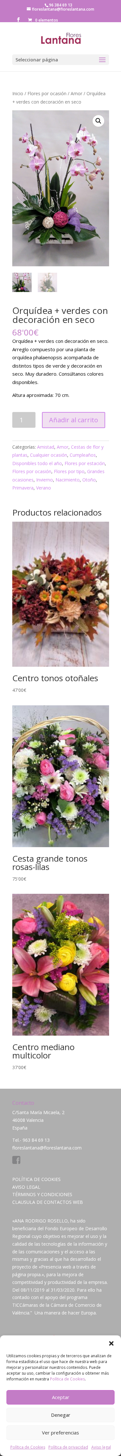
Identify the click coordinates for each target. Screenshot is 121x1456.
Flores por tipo (69, 471)
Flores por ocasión (46, 93)
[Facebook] (16, 1162)
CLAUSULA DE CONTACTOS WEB (47, 1202)
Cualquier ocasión (48, 455)
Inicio (17, 93)
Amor (76, 93)
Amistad (45, 447)
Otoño (89, 480)
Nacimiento (67, 480)
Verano (43, 488)
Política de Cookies (67, 1379)
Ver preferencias (60, 1432)
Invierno (44, 480)
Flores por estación (85, 463)
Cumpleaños (83, 455)
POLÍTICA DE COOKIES (36, 1179)
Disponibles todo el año (37, 463)
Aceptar (60, 1397)
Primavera (23, 488)
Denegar (60, 1415)
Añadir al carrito (73, 420)
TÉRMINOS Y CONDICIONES (42, 1194)
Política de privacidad (68, 1447)
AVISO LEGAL (26, 1187)
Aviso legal (101, 1447)
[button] (111, 1343)
